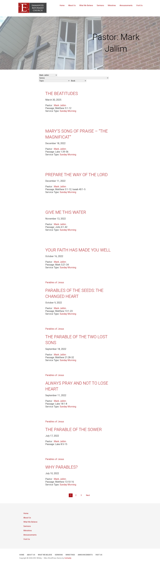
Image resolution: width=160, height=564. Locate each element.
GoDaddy (67, 558)
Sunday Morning (68, 111)
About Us (72, 5)
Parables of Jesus (54, 282)
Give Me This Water (65, 212)
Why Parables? (61, 467)
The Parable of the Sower (73, 429)
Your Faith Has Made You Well (78, 250)
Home (62, 5)
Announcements (126, 5)
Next (88, 495)
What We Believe (86, 5)
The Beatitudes (61, 93)
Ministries (112, 5)
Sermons (100, 5)
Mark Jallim (60, 105)
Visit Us (139, 5)
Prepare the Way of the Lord (76, 174)
